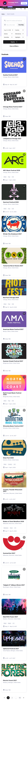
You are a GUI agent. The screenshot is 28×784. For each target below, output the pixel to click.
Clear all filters (14, 46)
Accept (10, 6)
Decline (4, 6)
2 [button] (12, 698)
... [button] (16, 698)
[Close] (1, 3)
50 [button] (20, 698)
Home (3, 14)
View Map (21, 24)
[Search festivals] (21, 9)
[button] (4, 697)
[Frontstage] (9, 9)
